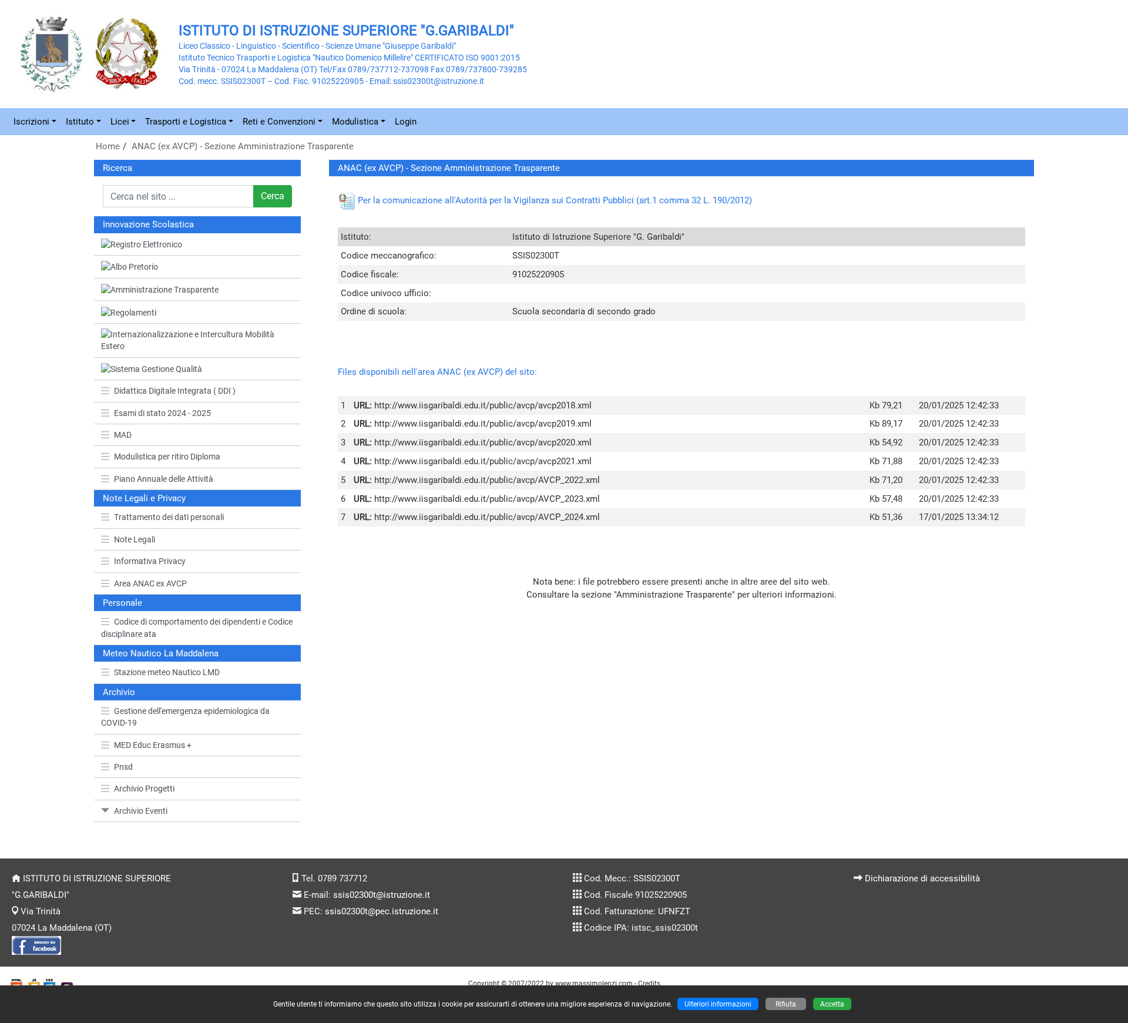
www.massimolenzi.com (594, 983)
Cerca (272, 196)
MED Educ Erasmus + (153, 745)
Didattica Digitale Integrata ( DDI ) (175, 390)
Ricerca (117, 168)
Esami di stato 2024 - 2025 (162, 413)
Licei (119, 121)
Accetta (832, 1003)
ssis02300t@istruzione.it (381, 895)
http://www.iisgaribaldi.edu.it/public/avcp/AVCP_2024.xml (487, 517)
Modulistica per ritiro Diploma (167, 456)
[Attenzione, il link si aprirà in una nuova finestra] (197, 244)
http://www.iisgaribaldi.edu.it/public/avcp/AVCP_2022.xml (487, 480)
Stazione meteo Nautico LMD (167, 672)
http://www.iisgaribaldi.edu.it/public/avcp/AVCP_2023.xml (487, 499)
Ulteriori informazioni (717, 1003)
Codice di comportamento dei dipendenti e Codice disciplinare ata (197, 627)
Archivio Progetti (144, 788)
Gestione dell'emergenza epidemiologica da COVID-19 (185, 716)
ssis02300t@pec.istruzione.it (381, 911)
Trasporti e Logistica (185, 121)
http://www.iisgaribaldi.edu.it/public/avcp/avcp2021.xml (483, 461)
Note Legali (134, 539)
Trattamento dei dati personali (169, 517)
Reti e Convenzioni (279, 121)
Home (108, 146)
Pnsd (123, 767)
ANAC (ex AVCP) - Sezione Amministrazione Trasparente (243, 146)
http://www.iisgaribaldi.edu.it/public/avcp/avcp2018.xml (483, 405)
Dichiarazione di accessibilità (922, 878)
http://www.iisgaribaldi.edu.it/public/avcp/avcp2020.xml (483, 442)
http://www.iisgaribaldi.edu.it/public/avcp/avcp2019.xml (483, 423)
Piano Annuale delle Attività (163, 479)
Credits (649, 983)
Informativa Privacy (150, 561)
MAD (123, 435)
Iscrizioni (31, 121)
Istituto (80, 121)
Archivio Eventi (140, 811)
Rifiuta (786, 1003)
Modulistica (355, 121)
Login (406, 121)
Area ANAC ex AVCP (150, 583)
